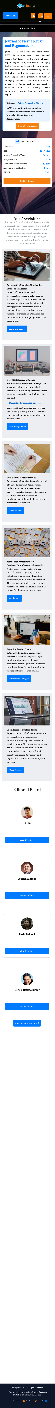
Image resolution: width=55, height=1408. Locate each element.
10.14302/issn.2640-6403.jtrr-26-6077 (26, 1111)
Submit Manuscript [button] (27, 125)
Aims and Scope (17, 328)
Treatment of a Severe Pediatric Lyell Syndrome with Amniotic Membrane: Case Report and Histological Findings (25, 1324)
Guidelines (14, 598)
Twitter (28, 1401)
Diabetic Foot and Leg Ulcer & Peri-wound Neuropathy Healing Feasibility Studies (25, 1164)
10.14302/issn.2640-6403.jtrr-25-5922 (26, 1185)
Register (11, 15)
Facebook (16, 1401)
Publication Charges (19, 678)
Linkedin (41, 1401)
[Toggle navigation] (48, 16)
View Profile (26, 839)
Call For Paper (27, 181)
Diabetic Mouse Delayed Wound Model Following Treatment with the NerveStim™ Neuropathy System (26, 1084)
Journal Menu (27, 28)
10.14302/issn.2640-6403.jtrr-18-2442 (26, 1348)
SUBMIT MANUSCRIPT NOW (20, 1364)
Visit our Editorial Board (27, 1023)
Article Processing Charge (30, 103)
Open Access (15, 770)
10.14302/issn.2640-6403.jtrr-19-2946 (26, 1271)
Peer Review (15, 510)
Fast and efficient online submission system (19, 1356)
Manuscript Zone (17, 426)
